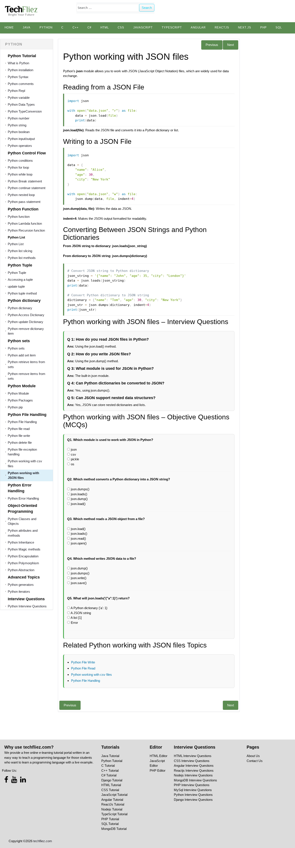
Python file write (19, 435)
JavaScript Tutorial (114, 794)
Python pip (15, 407)
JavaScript (143, 27)
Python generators (21, 584)
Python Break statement (25, 181)
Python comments (21, 84)
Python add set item (22, 355)
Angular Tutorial (112, 799)
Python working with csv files (91, 674)
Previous (212, 45)
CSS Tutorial (110, 790)
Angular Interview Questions (194, 765)
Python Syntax (18, 77)
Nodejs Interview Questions (193, 775)
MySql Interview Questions (193, 790)
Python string (17, 125)
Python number (18, 118)
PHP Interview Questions (191, 785)
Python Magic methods (24, 549)
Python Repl (16, 90)
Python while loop (20, 174)
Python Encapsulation (23, 556)
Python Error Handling (23, 498)
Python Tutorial (111, 761)
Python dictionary (20, 308)
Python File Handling (22, 422)
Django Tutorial (111, 780)
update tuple (16, 286)
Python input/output (21, 139)
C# (89, 27)
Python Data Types (21, 104)
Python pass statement (24, 202)
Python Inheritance (21, 542)
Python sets (16, 348)
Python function (19, 216)
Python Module (18, 393)
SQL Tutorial (110, 824)
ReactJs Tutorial (112, 804)
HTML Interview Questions (192, 756)
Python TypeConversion (25, 111)
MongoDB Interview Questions (195, 780)
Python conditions (20, 160)
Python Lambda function (25, 223)
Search (147, 7)
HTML (104, 27)
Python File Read (83, 668)
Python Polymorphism (23, 563)
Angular (198, 27)
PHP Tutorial (110, 819)
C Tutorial (108, 765)
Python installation (20, 70)
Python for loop (18, 167)
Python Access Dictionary (26, 315)
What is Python (18, 63)
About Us (253, 756)
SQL (279, 27)
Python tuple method (22, 293)
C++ (76, 27)
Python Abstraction (21, 570)
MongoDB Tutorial (114, 829)
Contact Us (255, 761)
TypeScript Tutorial (114, 814)
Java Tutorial (110, 756)
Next (230, 45)
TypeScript (172, 27)
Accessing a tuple (20, 279)
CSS (121, 27)
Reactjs (222, 27)
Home (9, 27)
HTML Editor (158, 756)
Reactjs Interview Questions (194, 770)
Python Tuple (17, 272)
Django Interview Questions (193, 799)
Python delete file (20, 442)
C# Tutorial (108, 775)
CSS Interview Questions (191, 761)
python (46, 27)
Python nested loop (21, 195)
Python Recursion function (26, 230)
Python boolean (19, 132)
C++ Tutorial (110, 770)
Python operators (20, 145)
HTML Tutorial (111, 785)
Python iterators (19, 591)
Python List (16, 244)
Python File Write (83, 662)
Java (26, 27)
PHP (263, 27)
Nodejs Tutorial (111, 809)
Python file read (19, 429)
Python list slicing (20, 251)
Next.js (244, 27)
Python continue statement (26, 188)
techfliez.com (42, 841)
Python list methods (22, 258)
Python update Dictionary (25, 322)
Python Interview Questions (27, 606)
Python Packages (20, 400)
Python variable (19, 97)
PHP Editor (157, 770)
